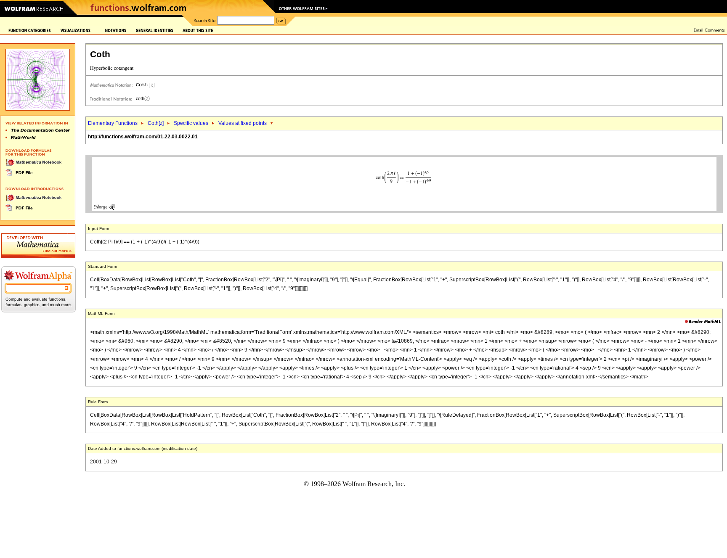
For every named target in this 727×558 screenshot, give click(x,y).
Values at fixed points (242, 123)
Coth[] (156, 123)
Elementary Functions (113, 123)
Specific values (191, 123)
